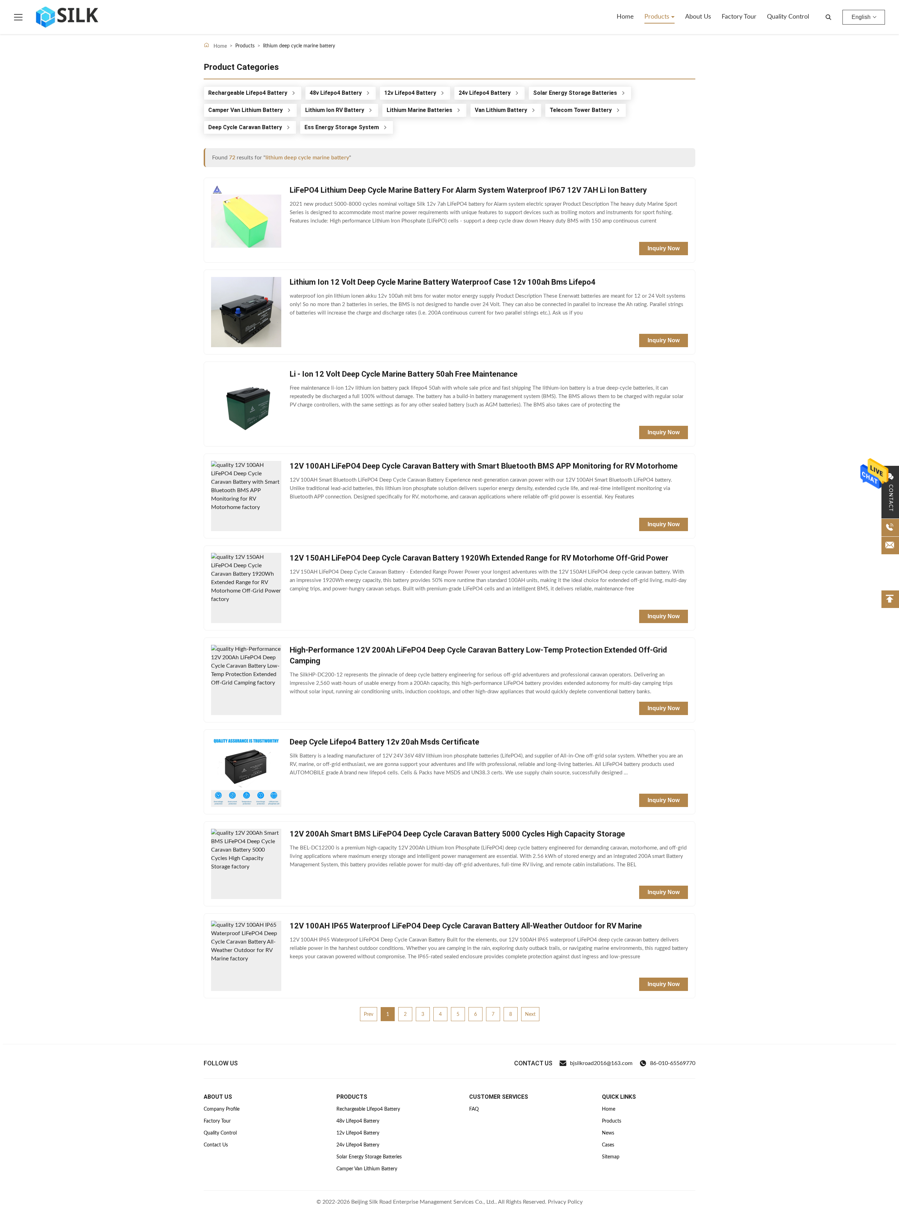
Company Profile (221, 1109)
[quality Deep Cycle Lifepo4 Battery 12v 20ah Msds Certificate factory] (246, 772)
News (608, 1133)
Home (625, 17)
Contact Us (216, 1145)
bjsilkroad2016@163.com (601, 1063)
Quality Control (788, 17)
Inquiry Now (664, 248)
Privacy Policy (565, 1202)
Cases (608, 1145)
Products (657, 17)
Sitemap (610, 1157)
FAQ (474, 1109)
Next (530, 1014)
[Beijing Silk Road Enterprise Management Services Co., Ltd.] (68, 17)
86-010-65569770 (672, 1063)
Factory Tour (739, 17)
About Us (698, 17)
